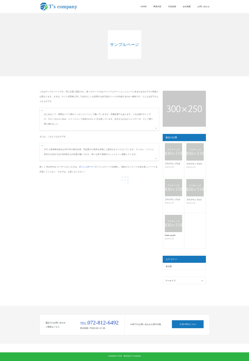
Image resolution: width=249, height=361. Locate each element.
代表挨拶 (172, 6)
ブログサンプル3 (194, 164)
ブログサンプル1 (194, 199)
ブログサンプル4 (172, 163)
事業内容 (157, 6)
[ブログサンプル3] (195, 152)
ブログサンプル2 (172, 199)
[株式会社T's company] (61, 6)
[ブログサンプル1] (195, 187)
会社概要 (187, 6)
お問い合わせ (203, 6)
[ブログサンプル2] (173, 187)
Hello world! (170, 235)
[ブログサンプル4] (173, 151)
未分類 (169, 266)
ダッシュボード (86, 167)
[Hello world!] (173, 223)
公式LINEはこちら (188, 324)
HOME (144, 6)
